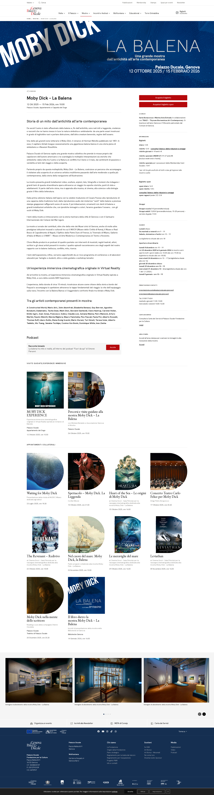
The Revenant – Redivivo (43, 556)
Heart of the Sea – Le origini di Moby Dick (127, 495)
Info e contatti (112, 763)
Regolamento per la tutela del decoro (121, 755)
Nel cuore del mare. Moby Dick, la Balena (85, 558)
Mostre (36, 19)
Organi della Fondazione (116, 750)
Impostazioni (157, 792)
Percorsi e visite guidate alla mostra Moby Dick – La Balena (85, 415)
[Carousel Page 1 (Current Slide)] (103, 714)
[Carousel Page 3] (108, 714)
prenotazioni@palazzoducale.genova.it (154, 294)
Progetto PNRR (112, 760)
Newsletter (181, 3)
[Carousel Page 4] (110, 714)
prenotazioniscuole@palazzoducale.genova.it (156, 290)
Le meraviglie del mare (123, 556)
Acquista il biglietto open (163, 104)
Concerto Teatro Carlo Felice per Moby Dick (165, 495)
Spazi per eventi (167, 3)
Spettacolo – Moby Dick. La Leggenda (86, 495)
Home (29, 19)
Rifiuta (143, 792)
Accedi (141, 344)
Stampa (153, 3)
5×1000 (147, 747)
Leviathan (156, 556)
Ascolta (113, 347)
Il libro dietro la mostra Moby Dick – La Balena (83, 620)
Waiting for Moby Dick (42, 493)
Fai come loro (149, 755)
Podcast (174, 752)
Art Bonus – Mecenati (152, 752)
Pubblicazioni (127, 3)
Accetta (130, 792)
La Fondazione (112, 747)
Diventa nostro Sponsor (153, 758)
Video (173, 750)
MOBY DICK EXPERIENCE (37, 413)
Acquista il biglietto (163, 97)
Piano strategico (113, 752)
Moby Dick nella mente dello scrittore (42, 619)
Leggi (141, 325)
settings (114, 792)
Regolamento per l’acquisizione (119, 758)
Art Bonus (148, 750)
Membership (141, 3)
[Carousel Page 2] (105, 714)
